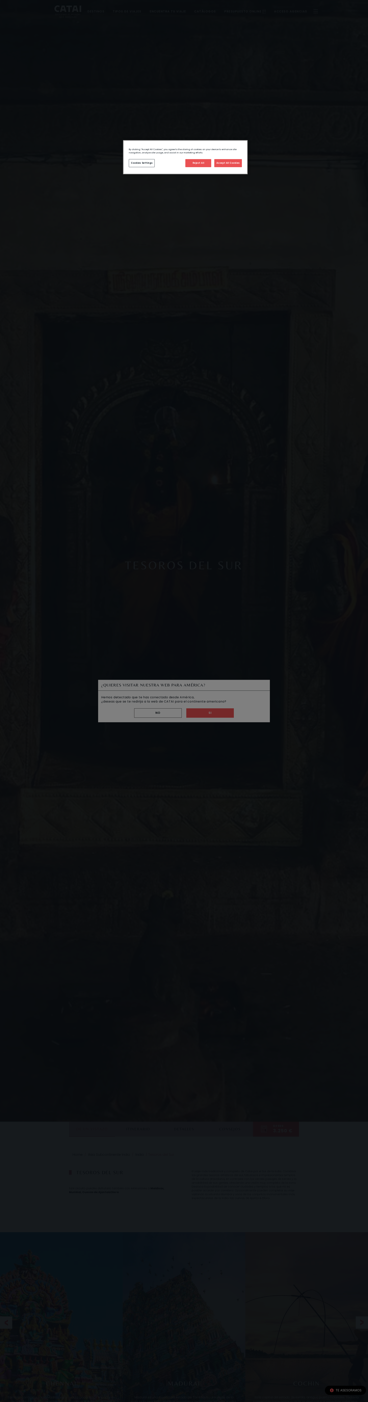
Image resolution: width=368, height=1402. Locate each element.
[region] (185, 157)
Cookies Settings (142, 162)
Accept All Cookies (228, 162)
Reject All (198, 162)
